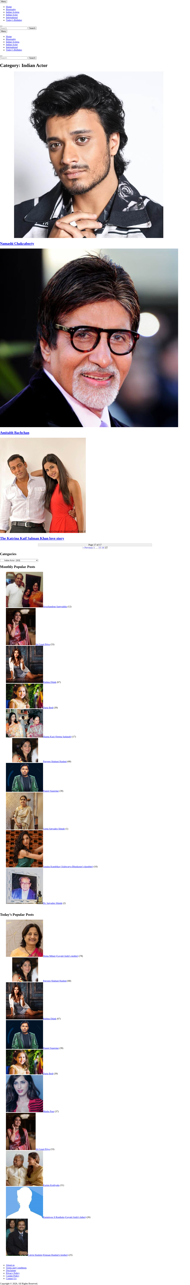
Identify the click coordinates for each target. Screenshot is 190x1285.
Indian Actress (12, 12)
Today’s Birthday (14, 20)
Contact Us (11, 1278)
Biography (11, 9)
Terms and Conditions (16, 1268)
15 (100, 547)
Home (9, 7)
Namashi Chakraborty (17, 243)
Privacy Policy (13, 1273)
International (12, 17)
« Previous (88, 547)
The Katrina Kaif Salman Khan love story (32, 538)
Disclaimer (11, 1270)
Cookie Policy (12, 1276)
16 (103, 547)
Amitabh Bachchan (14, 433)
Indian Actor (12, 15)
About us (10, 1265)
